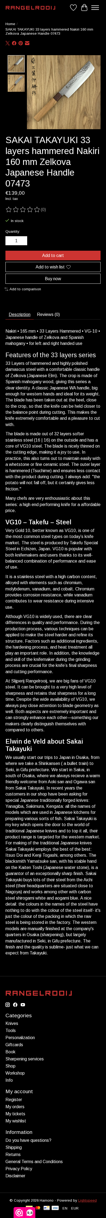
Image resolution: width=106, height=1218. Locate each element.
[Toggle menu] (95, 7)
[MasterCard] (37, 1208)
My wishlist (15, 1121)
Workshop (15, 1073)
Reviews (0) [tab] (48, 314)
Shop (10, 1066)
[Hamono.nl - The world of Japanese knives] (30, 8)
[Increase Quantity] (22, 240)
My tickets (15, 1113)
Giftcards (14, 1044)
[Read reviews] (23, 209)
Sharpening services (24, 1059)
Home (10, 24)
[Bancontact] (46, 1208)
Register (13, 1099)
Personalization (20, 1037)
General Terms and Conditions (34, 1161)
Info (9, 1080)
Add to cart (53, 255)
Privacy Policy (18, 1168)
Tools (10, 1030)
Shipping (13, 1147)
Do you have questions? (28, 1140)
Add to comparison (25, 289)
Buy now (53, 278)
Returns (13, 1154)
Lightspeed (87, 1200)
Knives (11, 1023)
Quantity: (12, 231)
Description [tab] (19, 314)
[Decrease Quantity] (10, 240)
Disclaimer (15, 1175)
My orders (14, 1106)
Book (10, 1052)
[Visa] (55, 1208)
